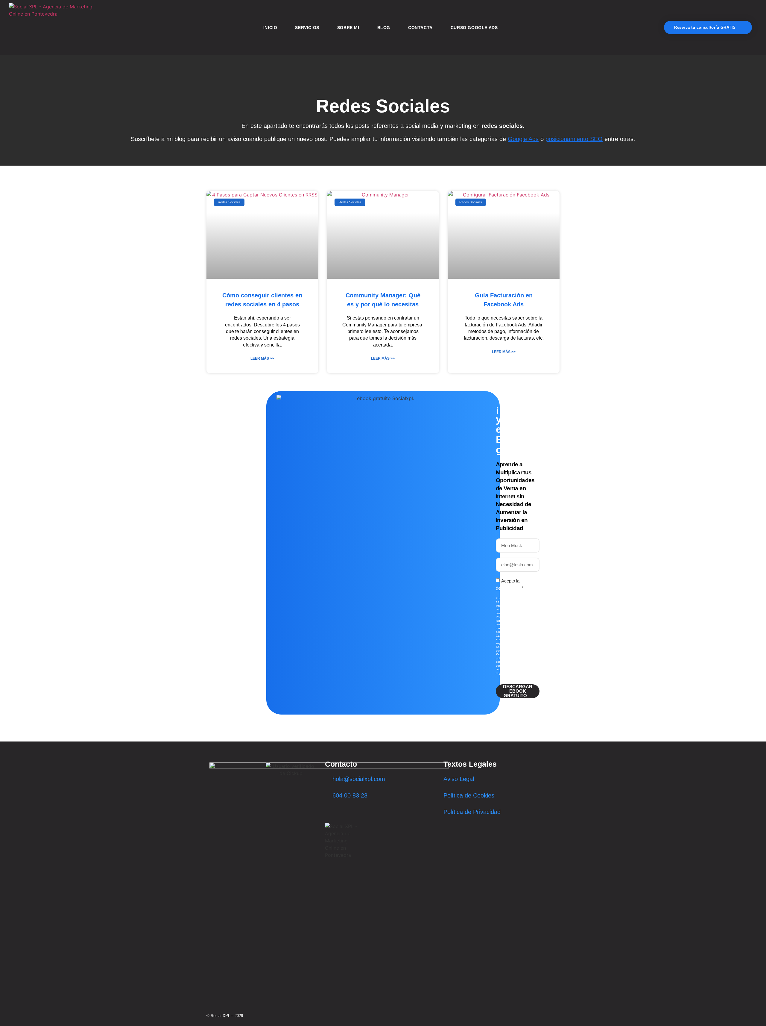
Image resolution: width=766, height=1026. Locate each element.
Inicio (270, 27)
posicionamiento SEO (574, 139)
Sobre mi (348, 27)
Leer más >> (262, 358)
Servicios (307, 27)
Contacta (420, 27)
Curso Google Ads (474, 27)
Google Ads (523, 139)
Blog (383, 27)
